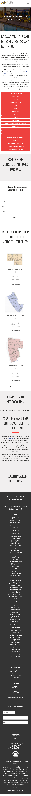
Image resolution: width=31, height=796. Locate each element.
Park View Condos (15, 547)
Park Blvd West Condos (15, 575)
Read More (15, 466)
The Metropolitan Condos (15, 587)
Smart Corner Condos (15, 580)
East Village (15, 557)
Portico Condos (15, 621)
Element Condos (15, 563)
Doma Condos (15, 612)
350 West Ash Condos (15, 604)
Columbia (15, 514)
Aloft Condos (15, 533)
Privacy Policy (14, 790)
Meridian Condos (15, 646)
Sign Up (15, 217)
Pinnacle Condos (15, 653)
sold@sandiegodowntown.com (15, 697)
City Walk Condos (15, 634)
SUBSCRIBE (15, 728)
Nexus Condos (15, 571)
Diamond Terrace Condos (15, 561)
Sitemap (9, 790)
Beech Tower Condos (15, 536)
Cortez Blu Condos (15, 540)
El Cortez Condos (15, 543)
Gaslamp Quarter (15, 592)
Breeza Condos (15, 611)
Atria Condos (15, 632)
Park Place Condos (15, 649)
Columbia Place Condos (15, 637)
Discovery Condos (15, 542)
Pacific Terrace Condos (15, 647)
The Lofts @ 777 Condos (15, 584)
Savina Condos (15, 524)
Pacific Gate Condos (15, 520)
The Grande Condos (15, 525)
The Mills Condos (15, 554)
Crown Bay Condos (15, 639)
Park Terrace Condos (15, 577)
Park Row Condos (15, 651)
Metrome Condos (15, 570)
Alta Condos (15, 559)
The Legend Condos (15, 582)
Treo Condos (15, 527)
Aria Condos (15, 535)
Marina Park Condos (15, 644)
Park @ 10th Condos (15, 545)
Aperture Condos (15, 607)
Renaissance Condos (15, 654)
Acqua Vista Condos (15, 605)
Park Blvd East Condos (15, 573)
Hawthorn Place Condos (15, 614)
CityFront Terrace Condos (15, 635)
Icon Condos (15, 566)
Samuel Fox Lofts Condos (15, 596)
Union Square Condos (15, 589)
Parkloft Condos (15, 578)
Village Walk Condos (15, 624)
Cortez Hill (15, 530)
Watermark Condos (15, 656)
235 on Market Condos (15, 630)
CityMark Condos (15, 538)
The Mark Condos (15, 585)
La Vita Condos (15, 616)
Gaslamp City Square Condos (15, 594)
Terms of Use (21, 790)
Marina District (15, 627)
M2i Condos (15, 568)
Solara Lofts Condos (15, 548)
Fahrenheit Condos (15, 565)
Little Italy (15, 601)
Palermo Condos (15, 618)
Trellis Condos (15, 598)
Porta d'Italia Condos (15, 619)
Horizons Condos (15, 642)
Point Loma (10, 438)
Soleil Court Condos (15, 550)
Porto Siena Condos (15, 623)
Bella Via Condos (15, 609)
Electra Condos (15, 519)
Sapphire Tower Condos (15, 522)
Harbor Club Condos (15, 641)
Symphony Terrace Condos (15, 552)
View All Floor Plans (15, 386)
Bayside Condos (15, 517)
